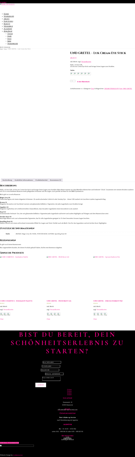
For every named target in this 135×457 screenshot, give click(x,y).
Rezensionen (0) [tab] (55, 180)
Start (1, 49)
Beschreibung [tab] (7, 180)
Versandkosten (86, 62)
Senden (41, 385)
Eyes (5, 49)
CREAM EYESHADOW (111, 88)
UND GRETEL (127, 88)
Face (9, 38)
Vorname (38, 366)
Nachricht (38, 380)
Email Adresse (40, 374)
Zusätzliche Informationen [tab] (24, 180)
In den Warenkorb (83, 81)
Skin (9, 41)
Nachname (38, 362)
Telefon (37, 370)
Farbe (72, 70)
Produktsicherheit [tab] (41, 180)
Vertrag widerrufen (9, 443)
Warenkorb (12, 43)
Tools (10, 33)
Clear (1, 319)
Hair (9, 36)
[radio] (72, 73)
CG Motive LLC (18, 455)
